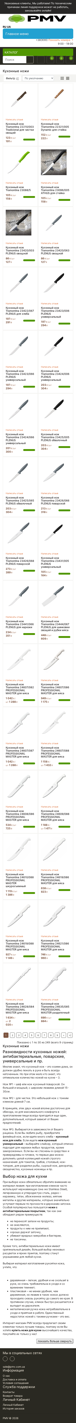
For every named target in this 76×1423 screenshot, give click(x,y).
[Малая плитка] (68, 78)
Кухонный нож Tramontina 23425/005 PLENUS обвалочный (55, 437)
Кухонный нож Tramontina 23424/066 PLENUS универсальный (20, 439)
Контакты (9, 1392)
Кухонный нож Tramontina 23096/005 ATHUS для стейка (55, 190)
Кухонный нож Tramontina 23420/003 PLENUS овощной (20, 250)
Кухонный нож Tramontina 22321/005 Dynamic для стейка (55, 126)
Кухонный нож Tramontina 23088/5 (18, 189)
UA (9, 26)
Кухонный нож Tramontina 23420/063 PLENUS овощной (55, 250)
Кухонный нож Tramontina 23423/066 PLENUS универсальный (20, 375)
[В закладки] (33, 87)
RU (4, 26)
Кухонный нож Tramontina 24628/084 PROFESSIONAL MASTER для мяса (20, 1008)
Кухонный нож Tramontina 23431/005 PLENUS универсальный (55, 562)
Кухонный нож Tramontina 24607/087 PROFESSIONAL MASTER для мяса (20, 752)
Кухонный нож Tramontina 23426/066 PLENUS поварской (55, 500)
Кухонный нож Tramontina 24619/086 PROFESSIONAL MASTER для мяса (55, 879)
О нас (6, 1375)
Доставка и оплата (14, 1379)
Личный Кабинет (13, 1404)
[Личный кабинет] (40, 59)
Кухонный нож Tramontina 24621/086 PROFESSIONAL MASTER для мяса (55, 945)
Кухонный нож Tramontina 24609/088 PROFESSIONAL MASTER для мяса (55, 815)
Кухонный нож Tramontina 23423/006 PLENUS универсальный (55, 312)
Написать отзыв (14, 119)
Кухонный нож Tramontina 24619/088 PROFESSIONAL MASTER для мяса (20, 945)
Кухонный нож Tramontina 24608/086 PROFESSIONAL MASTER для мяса (20, 815)
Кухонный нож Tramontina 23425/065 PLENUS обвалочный (20, 500)
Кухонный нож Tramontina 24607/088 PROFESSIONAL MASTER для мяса (55, 752)
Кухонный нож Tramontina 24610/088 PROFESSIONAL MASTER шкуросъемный (20, 880)
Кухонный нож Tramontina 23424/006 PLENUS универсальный (55, 375)
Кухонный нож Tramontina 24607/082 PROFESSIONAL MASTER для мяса (20, 689)
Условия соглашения (16, 1382)
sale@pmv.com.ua (14, 1366)
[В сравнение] (33, 93)
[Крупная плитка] (62, 78)
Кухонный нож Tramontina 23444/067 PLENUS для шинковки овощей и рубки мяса (55, 626)
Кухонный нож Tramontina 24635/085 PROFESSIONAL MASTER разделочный (55, 1008)
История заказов (13, 1408)
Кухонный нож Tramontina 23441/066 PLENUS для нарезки (20, 624)
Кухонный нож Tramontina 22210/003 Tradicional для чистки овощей (20, 128)
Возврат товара (13, 1395)
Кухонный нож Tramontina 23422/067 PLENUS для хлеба (20, 310)
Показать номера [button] (59, 39)
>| (70, 1035)
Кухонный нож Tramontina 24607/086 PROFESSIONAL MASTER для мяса (55, 689)
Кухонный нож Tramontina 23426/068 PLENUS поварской (20, 560)
